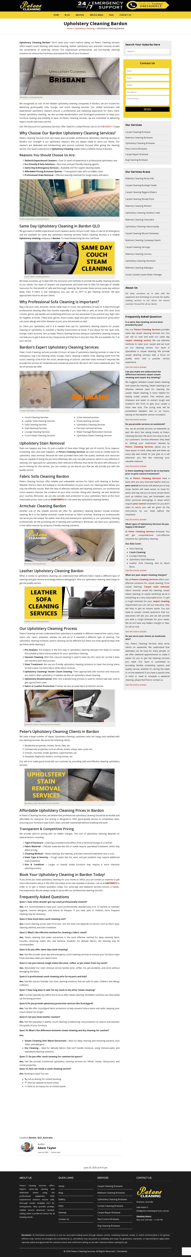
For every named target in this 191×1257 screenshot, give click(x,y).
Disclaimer (122, 1251)
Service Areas (96, 15)
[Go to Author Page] (27, 1147)
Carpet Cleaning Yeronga (137, 247)
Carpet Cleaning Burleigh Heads (141, 185)
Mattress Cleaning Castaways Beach (143, 240)
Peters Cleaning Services (83, 1251)
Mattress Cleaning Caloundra (139, 219)
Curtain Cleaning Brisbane (110, 1206)
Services (80, 15)
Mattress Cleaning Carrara (138, 254)
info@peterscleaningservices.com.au (152, 1210)
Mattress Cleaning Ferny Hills (139, 178)
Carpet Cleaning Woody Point (139, 199)
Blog (67, 15)
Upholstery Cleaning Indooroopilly (142, 226)
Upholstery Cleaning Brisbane (140, 143)
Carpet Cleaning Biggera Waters (141, 192)
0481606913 (107, 126)
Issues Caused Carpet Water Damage (143, 274)
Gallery (61, 1199)
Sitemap (62, 1212)
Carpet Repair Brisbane (136, 154)
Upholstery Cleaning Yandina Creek (142, 212)
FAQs (111, 15)
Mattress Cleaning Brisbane (139, 137)
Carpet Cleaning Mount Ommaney (142, 233)
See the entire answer (136, 367)
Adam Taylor (47, 1148)
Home (56, 15)
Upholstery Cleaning (85, 28)
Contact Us (125, 15)
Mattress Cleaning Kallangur (139, 267)
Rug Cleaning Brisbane (136, 159)
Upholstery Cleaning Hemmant (140, 260)
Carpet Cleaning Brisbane (137, 132)
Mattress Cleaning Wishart (138, 205)
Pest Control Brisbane (136, 148)
